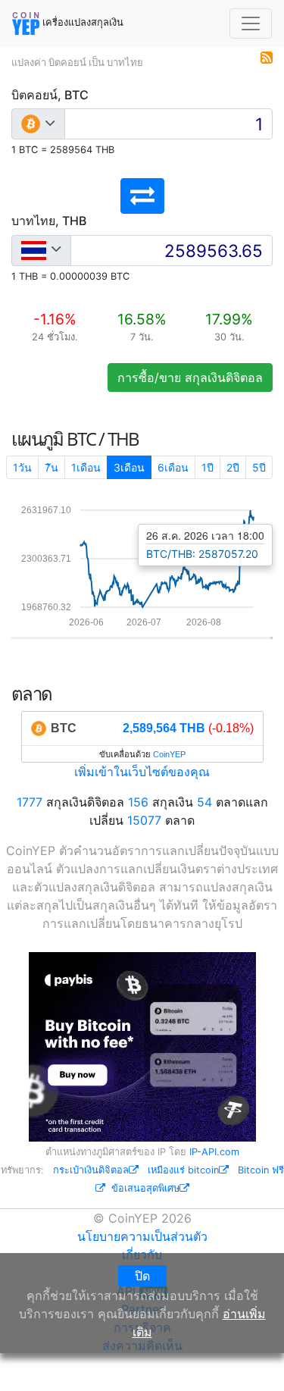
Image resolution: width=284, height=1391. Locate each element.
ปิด (142, 1275)
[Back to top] (251, 1358)
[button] (142, 196)
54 (204, 802)
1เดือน (86, 467)
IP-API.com (214, 1152)
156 (138, 802)
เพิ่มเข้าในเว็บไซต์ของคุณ (142, 771)
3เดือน (129, 467)
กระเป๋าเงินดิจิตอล (91, 1170)
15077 (144, 820)
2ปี (232, 467)
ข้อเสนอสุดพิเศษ (145, 1188)
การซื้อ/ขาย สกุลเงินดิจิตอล (190, 377)
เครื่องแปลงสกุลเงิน (81, 22)
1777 (29, 802)
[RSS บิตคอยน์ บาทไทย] (267, 56)
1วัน (22, 467)
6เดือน (173, 467)
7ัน (51, 467)
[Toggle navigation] (250, 23)
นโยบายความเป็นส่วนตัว (142, 1236)
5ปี (259, 467)
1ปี (207, 467)
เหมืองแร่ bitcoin (183, 1170)
